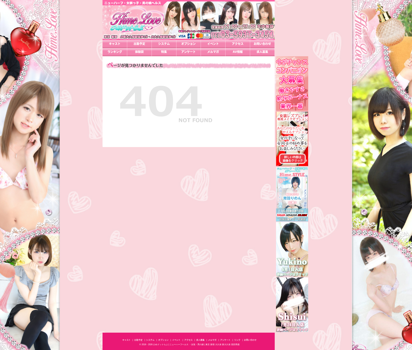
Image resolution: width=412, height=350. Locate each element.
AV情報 (238, 52)
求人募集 (262, 52)
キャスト (115, 44)
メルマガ (213, 52)
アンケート (188, 52)
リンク (237, 340)
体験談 (139, 52)
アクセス (237, 44)
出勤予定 (139, 44)
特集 (164, 52)
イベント (213, 44)
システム (164, 44)
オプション (188, 44)
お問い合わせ (262, 44)
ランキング (115, 52)
